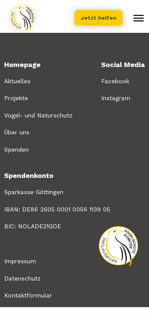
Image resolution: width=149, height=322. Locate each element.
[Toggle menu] (138, 18)
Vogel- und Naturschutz (38, 115)
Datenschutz (22, 278)
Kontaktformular (28, 295)
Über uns (16, 132)
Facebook (115, 81)
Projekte (16, 98)
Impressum (20, 261)
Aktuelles (17, 81)
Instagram (115, 98)
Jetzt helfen (98, 18)
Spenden (16, 149)
